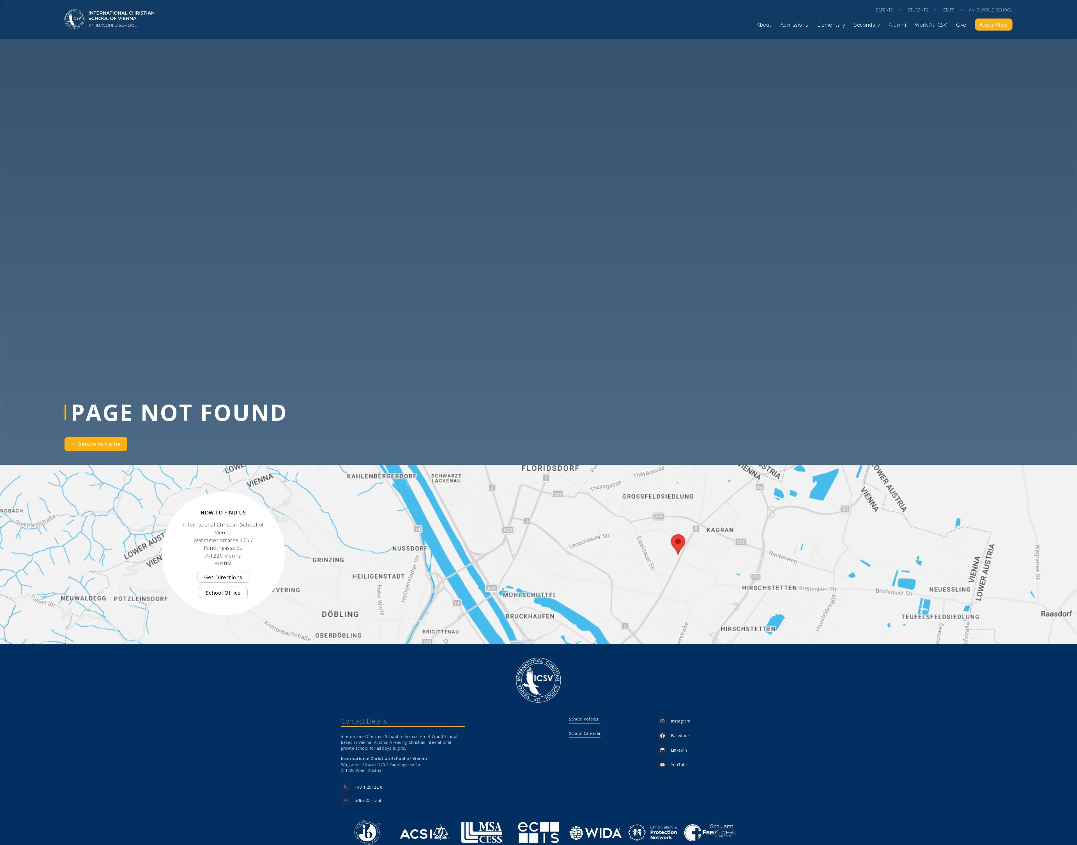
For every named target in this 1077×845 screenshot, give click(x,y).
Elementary (831, 24)
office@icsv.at (368, 800)
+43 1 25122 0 (368, 787)
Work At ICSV (931, 24)
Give (961, 24)
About (764, 24)
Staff (948, 10)
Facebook (680, 735)
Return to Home (99, 443)
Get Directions (223, 577)
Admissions (794, 24)
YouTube (679, 764)
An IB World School (990, 10)
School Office (223, 592)
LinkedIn (679, 750)
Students (918, 10)
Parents (884, 10)
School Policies (583, 719)
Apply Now (993, 24)
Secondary (867, 24)
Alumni (897, 24)
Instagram (681, 721)
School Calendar (584, 733)
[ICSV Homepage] (109, 19)
